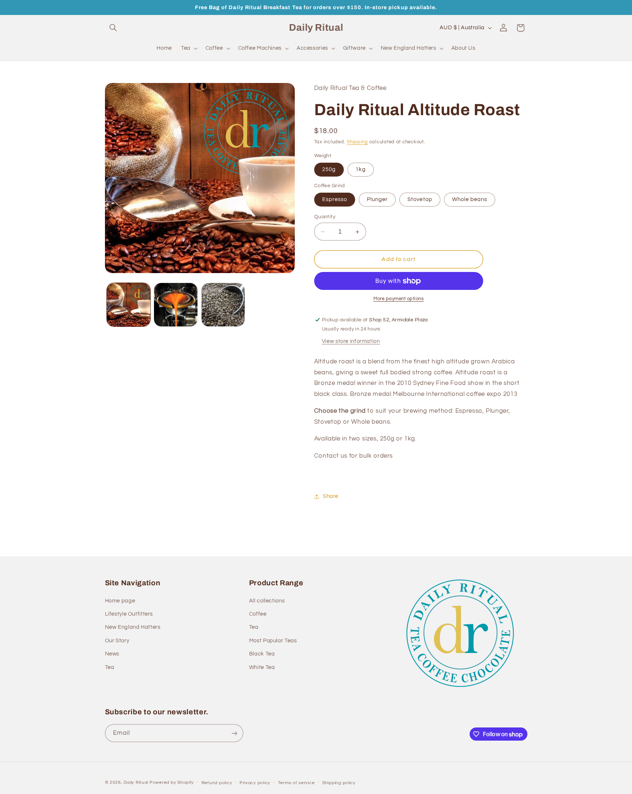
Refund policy (217, 783)
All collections (267, 601)
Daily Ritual (137, 782)
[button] (113, 27)
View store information (351, 341)
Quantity (324, 216)
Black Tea (262, 654)
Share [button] (330, 496)
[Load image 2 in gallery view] (176, 304)
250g (329, 169)
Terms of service (296, 783)
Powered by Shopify (172, 782)
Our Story (117, 640)
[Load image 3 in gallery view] (223, 304)
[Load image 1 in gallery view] (128, 304)
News (112, 654)
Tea (109, 667)
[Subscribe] (234, 733)
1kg (361, 169)
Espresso (334, 199)
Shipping (357, 142)
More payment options (398, 299)
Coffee (258, 614)
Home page (120, 601)
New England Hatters (133, 627)
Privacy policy (255, 783)
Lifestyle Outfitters (129, 614)
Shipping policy (339, 783)
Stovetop (419, 199)
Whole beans (470, 199)
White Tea (262, 667)
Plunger (377, 199)
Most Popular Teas (273, 640)
